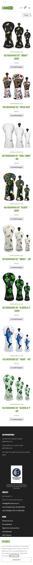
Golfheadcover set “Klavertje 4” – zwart (16, 309)
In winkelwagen (16, 67)
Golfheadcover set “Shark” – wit (17, 359)
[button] (29, 7)
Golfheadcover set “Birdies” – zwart (16, 57)
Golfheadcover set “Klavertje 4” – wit (16, 409)
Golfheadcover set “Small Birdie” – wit (16, 157)
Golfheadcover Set (16, 52)
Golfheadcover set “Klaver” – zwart (16, 209)
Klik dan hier (14, 556)
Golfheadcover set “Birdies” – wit (16, 259)
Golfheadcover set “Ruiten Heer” (17, 107)
